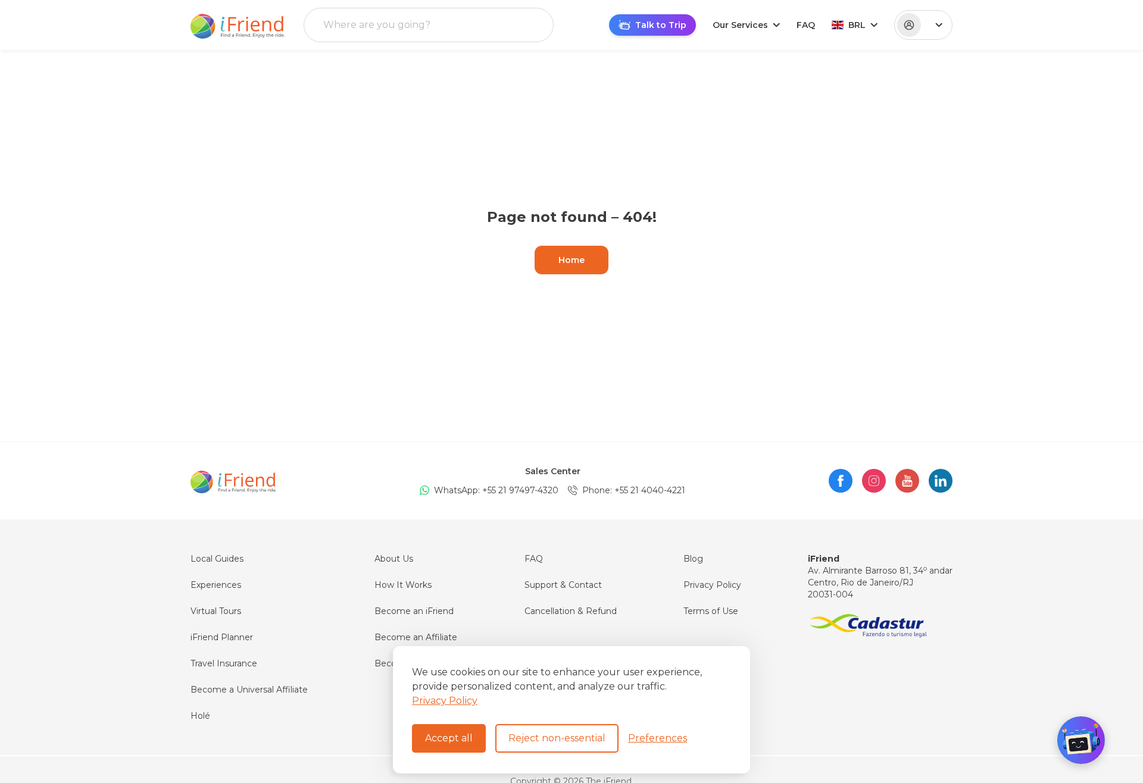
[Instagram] (874, 481)
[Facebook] (840, 481)
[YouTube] (907, 481)
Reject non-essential (556, 738)
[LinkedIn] (940, 481)
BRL (857, 25)
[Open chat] (1081, 740)
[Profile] (923, 25)
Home (571, 260)
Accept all (449, 738)
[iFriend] (233, 480)
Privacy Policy (444, 700)
